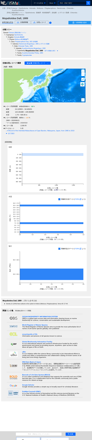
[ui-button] (88, 3)
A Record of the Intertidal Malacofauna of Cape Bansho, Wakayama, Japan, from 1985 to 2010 (40, 131)
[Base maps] (82, 84)
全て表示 (11, 133)
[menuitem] (39, 3)
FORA (77, 199)
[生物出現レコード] (55, 438)
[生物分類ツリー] (28, 438)
